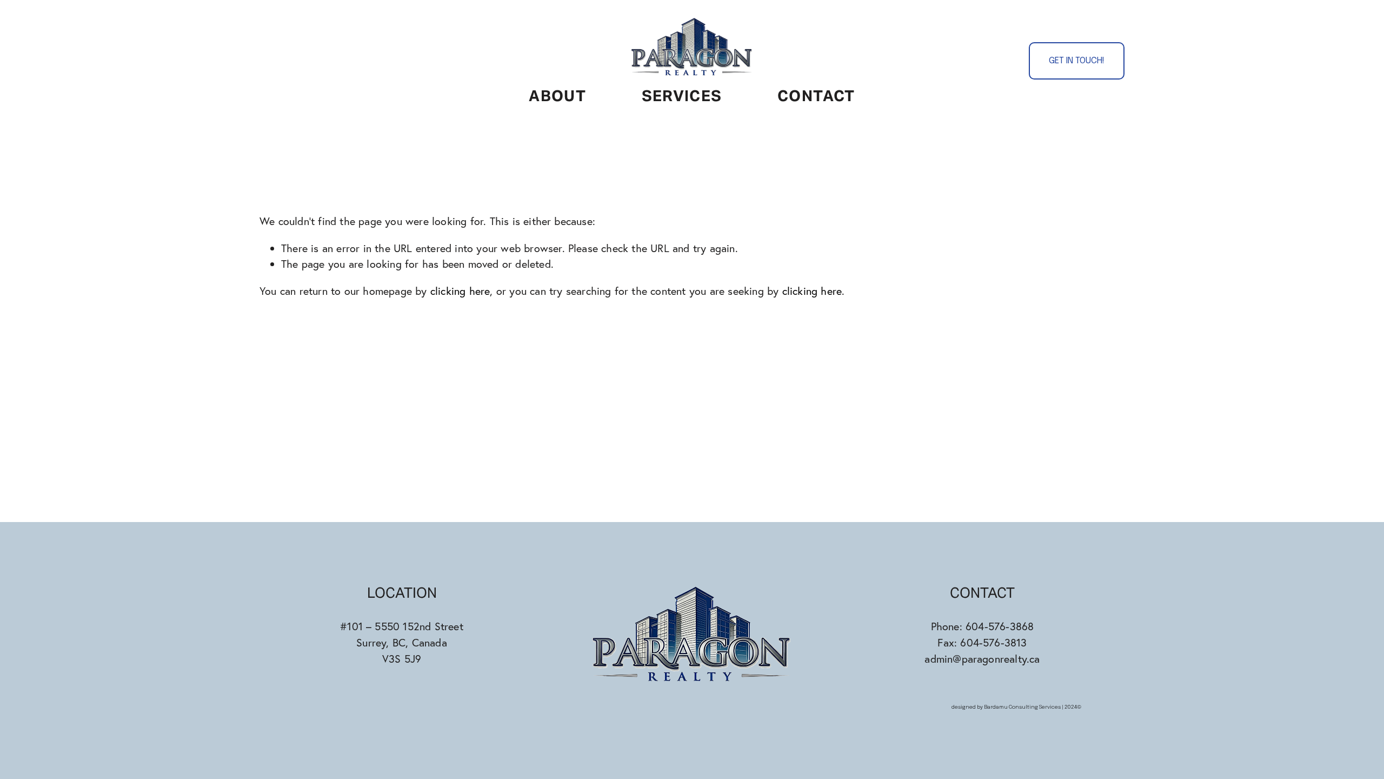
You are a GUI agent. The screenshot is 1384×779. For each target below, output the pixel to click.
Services (682, 97)
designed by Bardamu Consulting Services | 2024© (1017, 707)
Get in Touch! (1076, 60)
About (557, 97)
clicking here (460, 291)
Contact (816, 97)
